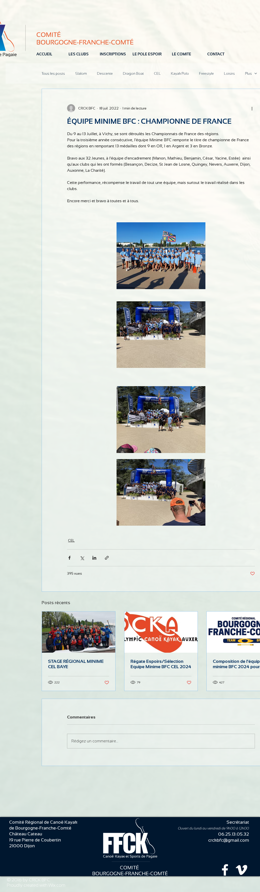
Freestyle (206, 73)
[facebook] (225, 870)
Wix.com (56, 885)
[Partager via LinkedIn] (94, 557)
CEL (157, 73)
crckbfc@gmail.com (228, 840)
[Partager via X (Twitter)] (81, 557)
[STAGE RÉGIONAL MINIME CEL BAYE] (78, 632)
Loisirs (229, 73)
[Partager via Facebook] (69, 557)
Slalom (81, 73)
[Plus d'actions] (252, 108)
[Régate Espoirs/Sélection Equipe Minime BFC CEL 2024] (161, 632)
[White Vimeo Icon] (241, 870)
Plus (248, 73)
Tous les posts (53, 73)
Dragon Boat (133, 73)
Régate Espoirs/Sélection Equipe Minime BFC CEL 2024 (161, 664)
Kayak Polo (180, 73)
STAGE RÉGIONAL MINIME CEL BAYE (76, 664)
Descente (105, 73)
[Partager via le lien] (106, 557)
